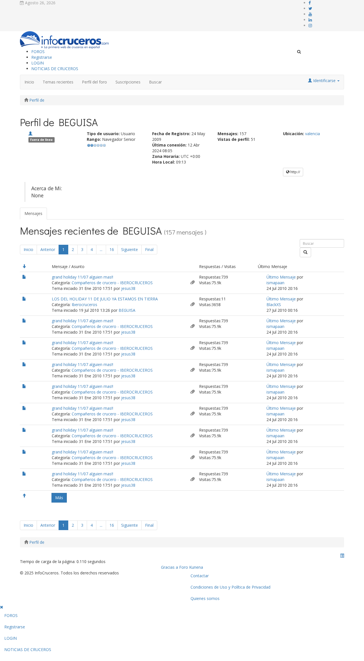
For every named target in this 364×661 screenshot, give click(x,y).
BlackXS (273, 304)
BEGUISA (127, 310)
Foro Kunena (191, 567)
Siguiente (129, 249)
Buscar (155, 82)
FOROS (38, 51)
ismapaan (275, 282)
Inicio (29, 82)
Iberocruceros (84, 304)
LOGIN (37, 63)
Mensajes (33, 213)
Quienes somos (205, 598)
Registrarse (41, 57)
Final (149, 249)
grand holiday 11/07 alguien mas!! (82, 277)
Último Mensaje (281, 277)
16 (111, 249)
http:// (294, 172)
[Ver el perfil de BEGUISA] (30, 133)
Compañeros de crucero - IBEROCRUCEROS (112, 282)
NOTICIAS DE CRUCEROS (54, 68)
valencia (312, 133)
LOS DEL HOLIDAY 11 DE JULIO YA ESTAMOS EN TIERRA (105, 299)
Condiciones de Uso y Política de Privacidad (230, 587)
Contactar (200, 575)
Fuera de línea (41, 140)
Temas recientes (58, 82)
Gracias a (169, 567)
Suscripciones (127, 82)
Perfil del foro (94, 82)
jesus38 (128, 288)
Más (59, 497)
